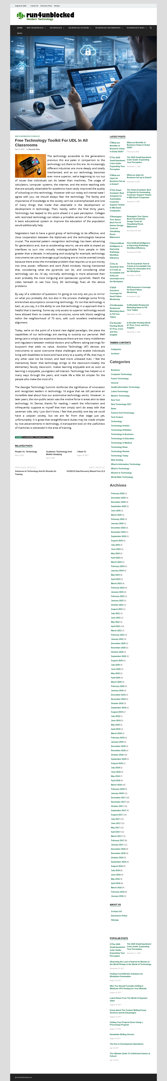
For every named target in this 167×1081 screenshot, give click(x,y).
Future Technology (120, 379)
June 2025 (116, 511)
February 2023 (117, 588)
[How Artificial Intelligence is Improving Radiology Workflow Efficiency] (117, 243)
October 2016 (117, 858)
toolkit (50, 437)
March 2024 (116, 562)
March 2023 (116, 583)
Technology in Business (122, 434)
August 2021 (117, 609)
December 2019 (118, 695)
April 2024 (115, 558)
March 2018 (116, 785)
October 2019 (117, 703)
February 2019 (117, 738)
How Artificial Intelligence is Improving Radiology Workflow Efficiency (138, 245)
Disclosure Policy (46, 6)
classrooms (28, 437)
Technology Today (119, 456)
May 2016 (115, 879)
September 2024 (118, 536)
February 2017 (117, 840)
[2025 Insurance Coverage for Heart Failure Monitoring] (117, 288)
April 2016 (115, 883)
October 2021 (117, 605)
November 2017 (118, 802)
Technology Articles (120, 426)
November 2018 (118, 750)
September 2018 (118, 759)
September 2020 (118, 656)
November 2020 (118, 648)
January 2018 (117, 793)
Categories (116, 349)
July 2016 (115, 870)
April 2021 (115, 626)
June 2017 (116, 823)
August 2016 (117, 866)
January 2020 (117, 691)
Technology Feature (78, 28)
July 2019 (115, 716)
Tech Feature (117, 417)
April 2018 (115, 780)
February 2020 (117, 686)
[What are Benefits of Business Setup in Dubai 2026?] (117, 143)
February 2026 (117, 493)
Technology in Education (122, 439)
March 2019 (116, 733)
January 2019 (117, 742)
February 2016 (117, 892)
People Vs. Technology (26, 451)
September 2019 (118, 708)
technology (40, 437)
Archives (115, 354)
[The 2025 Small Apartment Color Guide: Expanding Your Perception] (117, 158)
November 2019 (118, 699)
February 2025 (117, 519)
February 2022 (117, 596)
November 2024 (118, 532)
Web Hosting (117, 460)
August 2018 (117, 763)
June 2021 (116, 618)
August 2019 (117, 712)
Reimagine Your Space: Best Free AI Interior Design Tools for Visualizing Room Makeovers (138, 221)
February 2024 (117, 566)
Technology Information (107, 28)
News (19, 33)
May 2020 (115, 673)
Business (115, 370)
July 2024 (115, 545)
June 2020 (116, 669)
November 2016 (118, 853)
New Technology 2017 (121, 404)
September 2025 (118, 506)
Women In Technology (121, 473)
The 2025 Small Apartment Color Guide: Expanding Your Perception (139, 160)
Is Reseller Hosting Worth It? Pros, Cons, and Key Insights (138, 325)
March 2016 (116, 888)
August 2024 (117, 541)
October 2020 (117, 652)
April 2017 (115, 832)
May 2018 (115, 776)
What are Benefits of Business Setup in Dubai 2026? (138, 145)
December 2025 (118, 498)
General (114, 383)
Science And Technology (122, 413)
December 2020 (118, 643)
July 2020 (115, 665)
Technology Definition (121, 430)
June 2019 (116, 720)
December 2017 (118, 798)
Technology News (135, 28)
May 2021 (115, 622)
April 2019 (115, 729)
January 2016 (117, 896)
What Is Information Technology (27, 136)
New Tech (115, 400)
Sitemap (57, 6)
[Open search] (151, 28)
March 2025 (116, 515)
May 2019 (115, 725)
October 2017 (117, 806)
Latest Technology (119, 391)
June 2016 (116, 875)
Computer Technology (121, 374)
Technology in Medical (121, 443)
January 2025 (117, 523)
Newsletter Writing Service (122, 1034)
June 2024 (116, 549)
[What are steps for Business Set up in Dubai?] (117, 175)
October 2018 (117, 755)
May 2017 (115, 828)
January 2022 (117, 601)
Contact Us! (34, 6)
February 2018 (117, 789)
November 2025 (118, 502)
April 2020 (115, 678)
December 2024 (118, 528)
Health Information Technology (125, 387)
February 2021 (117, 635)
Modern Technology (120, 396)
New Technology (35, 28)
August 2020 (117, 661)
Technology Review (120, 451)
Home (19, 28)
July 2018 (115, 768)
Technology (56, 28)
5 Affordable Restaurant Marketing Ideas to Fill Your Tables (138, 307)
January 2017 (117, 845)
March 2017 (116, 836)
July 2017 (115, 819)
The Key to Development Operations (126, 1044)
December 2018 (118, 746)
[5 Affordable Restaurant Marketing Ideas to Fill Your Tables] (117, 305)
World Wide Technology (122, 477)
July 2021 (115, 613)
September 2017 (118, 810)
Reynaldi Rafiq (34, 149)
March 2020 (116, 682)
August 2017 (117, 815)
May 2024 (115, 553)
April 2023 (115, 579)
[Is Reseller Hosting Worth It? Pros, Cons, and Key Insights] (117, 323)
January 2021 (117, 639)
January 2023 (117, 592)
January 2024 (117, 571)
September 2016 (118, 862)
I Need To (81, 451)
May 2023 (115, 575)
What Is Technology (120, 468)
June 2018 (116, 772)
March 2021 (116, 631)
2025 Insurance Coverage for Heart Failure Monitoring (139, 289)
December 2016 (118, 849)
